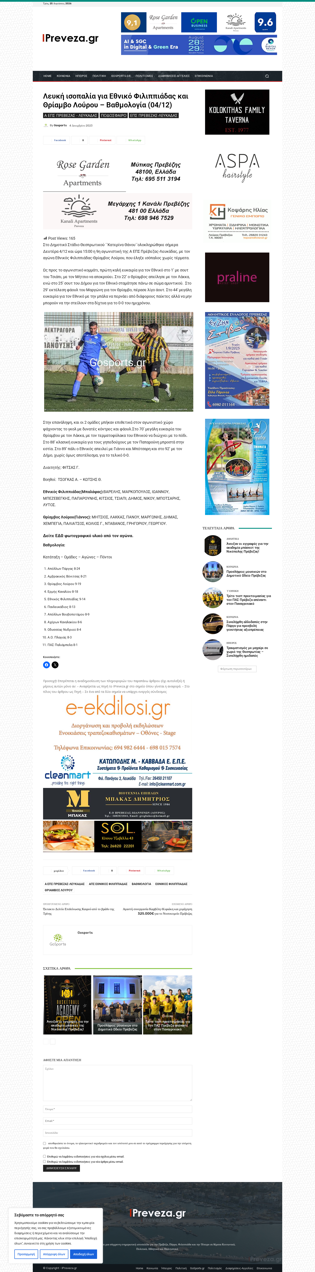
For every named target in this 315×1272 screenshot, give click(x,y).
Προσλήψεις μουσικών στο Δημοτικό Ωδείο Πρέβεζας (118, 1027)
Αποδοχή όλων (83, 1254)
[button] (267, 76)
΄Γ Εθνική (167, 1016)
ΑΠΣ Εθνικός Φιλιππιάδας (108, 884)
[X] (264, 3)
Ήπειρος (231, 643)
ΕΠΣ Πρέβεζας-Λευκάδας (153, 115)
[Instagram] (259, 3)
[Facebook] (248, 3)
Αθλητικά (67, 1016)
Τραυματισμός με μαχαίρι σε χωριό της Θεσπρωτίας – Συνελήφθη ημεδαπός (247, 652)
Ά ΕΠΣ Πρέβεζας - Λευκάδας (70, 115)
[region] (56, 1235)
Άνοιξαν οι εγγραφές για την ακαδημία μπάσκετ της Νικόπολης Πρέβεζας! (67, 1025)
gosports (60, 125)
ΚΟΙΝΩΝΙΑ (117, 1020)
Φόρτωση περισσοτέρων (236, 669)
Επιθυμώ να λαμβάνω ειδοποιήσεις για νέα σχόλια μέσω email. (85, 1156)
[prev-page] (45, 1041)
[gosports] (46, 125)
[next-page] (52, 1041)
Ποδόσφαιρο (113, 115)
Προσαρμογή (26, 1254)
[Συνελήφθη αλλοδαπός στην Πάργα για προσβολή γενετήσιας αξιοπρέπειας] (212, 623)
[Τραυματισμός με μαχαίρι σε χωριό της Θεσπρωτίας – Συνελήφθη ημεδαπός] (212, 649)
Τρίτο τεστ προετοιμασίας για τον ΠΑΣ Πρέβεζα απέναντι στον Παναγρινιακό (168, 1025)
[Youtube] (269, 3)
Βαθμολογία (141, 884)
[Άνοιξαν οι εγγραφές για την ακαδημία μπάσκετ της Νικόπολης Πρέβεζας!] (67, 1004)
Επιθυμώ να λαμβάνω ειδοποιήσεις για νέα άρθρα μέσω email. (85, 1161)
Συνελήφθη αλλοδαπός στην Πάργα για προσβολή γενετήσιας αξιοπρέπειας (246, 626)
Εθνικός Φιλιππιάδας (171, 884)
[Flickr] (253, 3)
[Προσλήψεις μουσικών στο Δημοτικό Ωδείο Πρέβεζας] (117, 1004)
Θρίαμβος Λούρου (59, 890)
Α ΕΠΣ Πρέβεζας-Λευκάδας (65, 884)
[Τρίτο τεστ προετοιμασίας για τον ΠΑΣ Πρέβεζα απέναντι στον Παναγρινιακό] (167, 1004)
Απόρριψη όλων (54, 1254)
